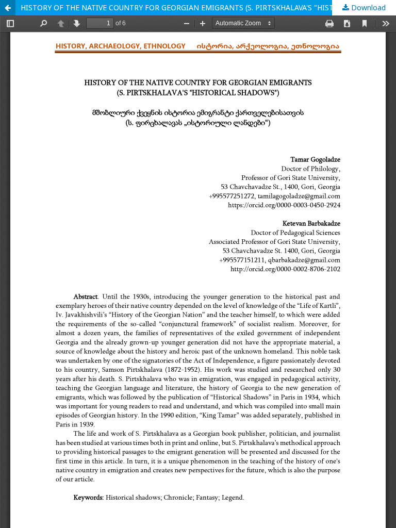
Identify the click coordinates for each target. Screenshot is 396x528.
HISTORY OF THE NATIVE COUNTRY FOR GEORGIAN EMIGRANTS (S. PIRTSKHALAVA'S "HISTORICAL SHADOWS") (208, 7)
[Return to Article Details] (7, 7)
